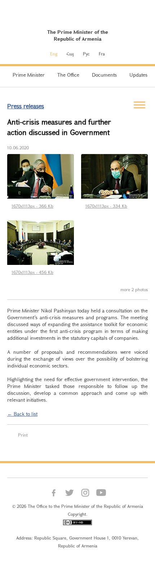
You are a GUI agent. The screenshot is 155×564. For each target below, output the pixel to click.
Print (23, 435)
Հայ (70, 54)
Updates (138, 74)
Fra (102, 54)
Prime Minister (29, 74)
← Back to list (22, 413)
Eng (53, 54)
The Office (68, 74)
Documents (104, 74)
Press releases (25, 106)
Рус (86, 54)
